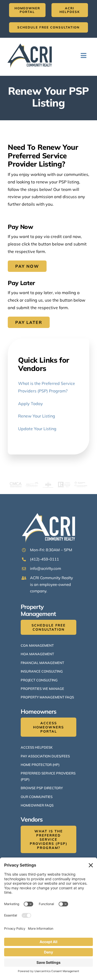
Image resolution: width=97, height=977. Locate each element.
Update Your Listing (37, 428)
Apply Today (30, 403)
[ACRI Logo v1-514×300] (31, 42)
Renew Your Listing (36, 416)
